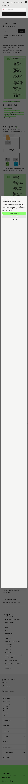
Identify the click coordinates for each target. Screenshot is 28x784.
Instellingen (14, 219)
